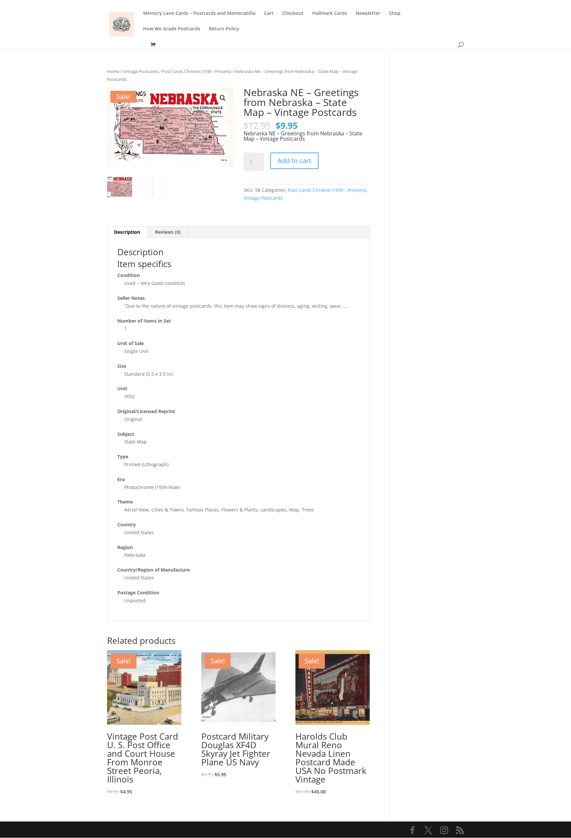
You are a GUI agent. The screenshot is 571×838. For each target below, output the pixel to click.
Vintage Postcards (140, 71)
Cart (269, 13)
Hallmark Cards (329, 13)
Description (127, 232)
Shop (394, 13)
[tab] (127, 232)
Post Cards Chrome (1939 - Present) (196, 71)
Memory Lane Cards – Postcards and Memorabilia (199, 13)
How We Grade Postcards (171, 29)
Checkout (293, 13)
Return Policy (224, 29)
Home (113, 71)
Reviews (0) (168, 232)
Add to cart (294, 160)
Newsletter (368, 13)
